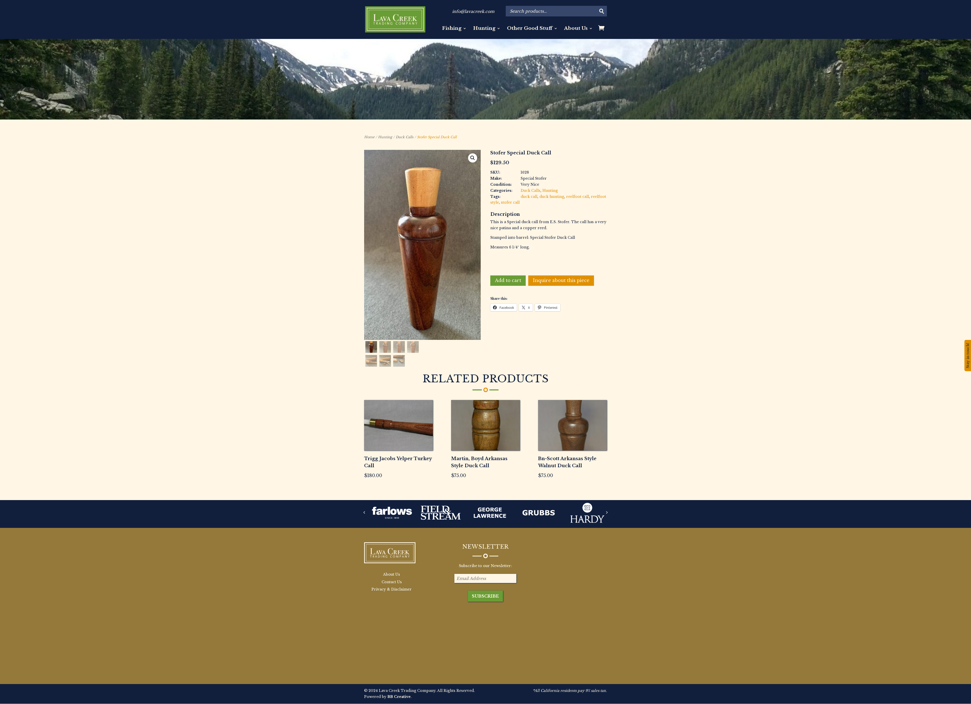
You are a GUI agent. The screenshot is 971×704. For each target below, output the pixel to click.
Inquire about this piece (561, 280)
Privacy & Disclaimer (391, 589)
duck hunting (551, 196)
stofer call (510, 202)
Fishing (451, 29)
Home (369, 137)
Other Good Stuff (530, 29)
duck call (529, 196)
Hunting (484, 29)
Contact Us (392, 582)
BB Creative (399, 696)
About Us (576, 29)
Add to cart (508, 280)
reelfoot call (577, 196)
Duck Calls (404, 137)
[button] (472, 157)
